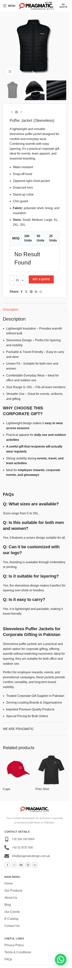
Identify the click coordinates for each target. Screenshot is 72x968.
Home (8, 883)
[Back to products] (16, 112)
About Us (10, 897)
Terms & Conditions (17, 952)
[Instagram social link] (14, 865)
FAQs (8, 959)
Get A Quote (41, 279)
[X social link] (26, 291)
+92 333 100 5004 (23, 839)
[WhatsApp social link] (40, 291)
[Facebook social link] (21, 291)
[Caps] (18, 770)
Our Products (13, 890)
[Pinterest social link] (31, 291)
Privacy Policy (14, 945)
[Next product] (21, 112)
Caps (6, 789)
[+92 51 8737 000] (6, 847)
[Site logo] (36, 5)
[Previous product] (12, 112)
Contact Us (12, 925)
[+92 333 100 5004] (6, 839)
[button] (60, 959)
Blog (7, 904)
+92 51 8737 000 (22, 847)
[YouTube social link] (21, 865)
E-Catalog (11, 918)
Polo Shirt (42, 789)
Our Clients (12, 911)
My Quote (63, 5)
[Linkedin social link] (36, 291)
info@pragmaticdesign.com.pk (31, 856)
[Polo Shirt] (51, 770)
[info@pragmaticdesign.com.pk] (6, 856)
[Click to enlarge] (10, 71)
